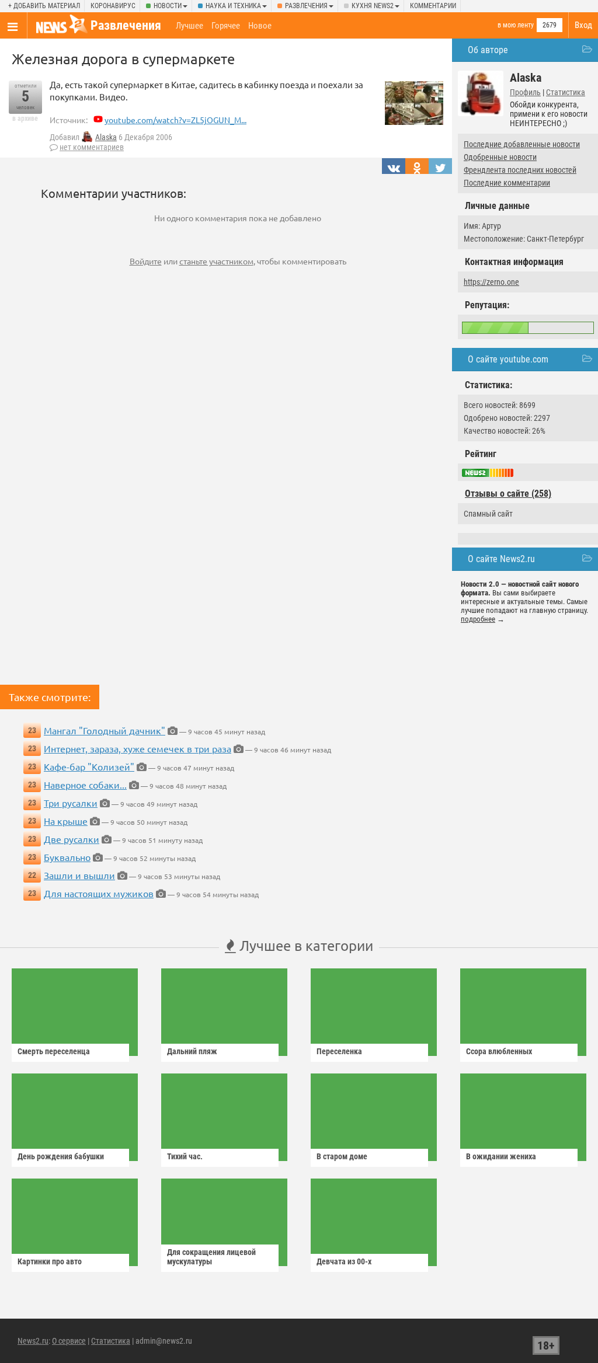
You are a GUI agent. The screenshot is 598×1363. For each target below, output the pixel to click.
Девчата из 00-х (344, 1261)
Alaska (106, 137)
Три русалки (71, 802)
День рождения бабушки (61, 1156)
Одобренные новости (500, 157)
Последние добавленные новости (522, 144)
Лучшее (189, 25)
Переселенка (339, 1051)
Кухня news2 (373, 6)
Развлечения (306, 6)
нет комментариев (92, 147)
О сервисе (69, 1340)
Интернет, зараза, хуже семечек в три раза (137, 748)
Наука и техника (233, 6)
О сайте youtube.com (508, 359)
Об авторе (488, 49)
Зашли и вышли (79, 875)
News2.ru (33, 1340)
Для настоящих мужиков (99, 893)
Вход (583, 25)
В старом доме (342, 1156)
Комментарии (433, 6)
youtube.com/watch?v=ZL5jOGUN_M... (175, 119)
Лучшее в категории (304, 945)
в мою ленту (516, 25)
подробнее (478, 619)
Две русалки (71, 839)
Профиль (525, 92)
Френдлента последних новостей (520, 170)
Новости (168, 6)
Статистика (565, 92)
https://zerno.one (491, 282)
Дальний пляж (192, 1051)
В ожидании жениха (501, 1156)
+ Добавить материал (44, 6)
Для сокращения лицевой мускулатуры (211, 1256)
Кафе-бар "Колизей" (89, 766)
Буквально (67, 857)
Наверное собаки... (85, 784)
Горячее (225, 25)
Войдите (146, 261)
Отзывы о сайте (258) (508, 493)
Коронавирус (113, 6)
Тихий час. (185, 1156)
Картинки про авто (50, 1261)
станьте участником (216, 261)
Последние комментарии (507, 182)
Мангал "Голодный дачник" (104, 730)
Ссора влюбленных (499, 1051)
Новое (260, 25)
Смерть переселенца (54, 1051)
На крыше (66, 821)
